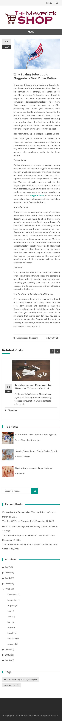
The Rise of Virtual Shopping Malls (18, 521)
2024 (7, 578)
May (9, 622)
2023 (7, 583)
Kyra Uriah (53, 338)
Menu (49, 2)
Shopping (33, 338)
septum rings (11, 685)
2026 (7, 567)
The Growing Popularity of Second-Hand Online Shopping (29, 544)
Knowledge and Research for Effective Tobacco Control (29, 512)
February (12, 638)
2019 (7, 660)
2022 (8, 589)
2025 (7, 572)
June (10, 616)
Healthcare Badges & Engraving (20, 679)
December (12, 594)
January (11, 644)
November (12, 600)
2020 (7, 655)
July (9, 611)
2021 (7, 649)
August (11, 605)
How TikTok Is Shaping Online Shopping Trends (24, 526)
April (10, 627)
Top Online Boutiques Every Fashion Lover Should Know (28, 535)
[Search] (34, 491)
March (10, 633)
